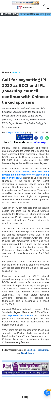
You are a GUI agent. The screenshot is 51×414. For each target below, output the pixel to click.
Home (5, 72)
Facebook (31, 350)
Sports (16, 72)
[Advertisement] (25, 43)
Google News (27, 353)
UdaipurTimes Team (15, 132)
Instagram (43, 350)
